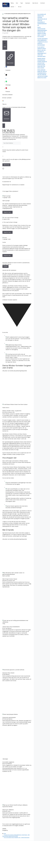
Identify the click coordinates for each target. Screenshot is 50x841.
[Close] (3, 125)
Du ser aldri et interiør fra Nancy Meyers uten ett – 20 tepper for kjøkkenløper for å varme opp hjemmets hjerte (41, 51)
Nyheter (12, 6)
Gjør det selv (35, 3)
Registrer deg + (7, 212)
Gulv (17, 3)
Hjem (5, 833)
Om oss (19, 6)
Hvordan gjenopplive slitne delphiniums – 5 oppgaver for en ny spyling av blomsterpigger (42, 41)
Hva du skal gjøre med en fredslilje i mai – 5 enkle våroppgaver (16, 837)
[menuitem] (10, 58)
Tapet (21, 3)
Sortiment (42, 3)
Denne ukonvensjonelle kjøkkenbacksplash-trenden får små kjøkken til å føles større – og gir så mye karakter (42, 32)
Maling (12, 3)
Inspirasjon (27, 3)
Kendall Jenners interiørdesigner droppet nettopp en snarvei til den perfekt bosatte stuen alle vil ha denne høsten (42, 63)
